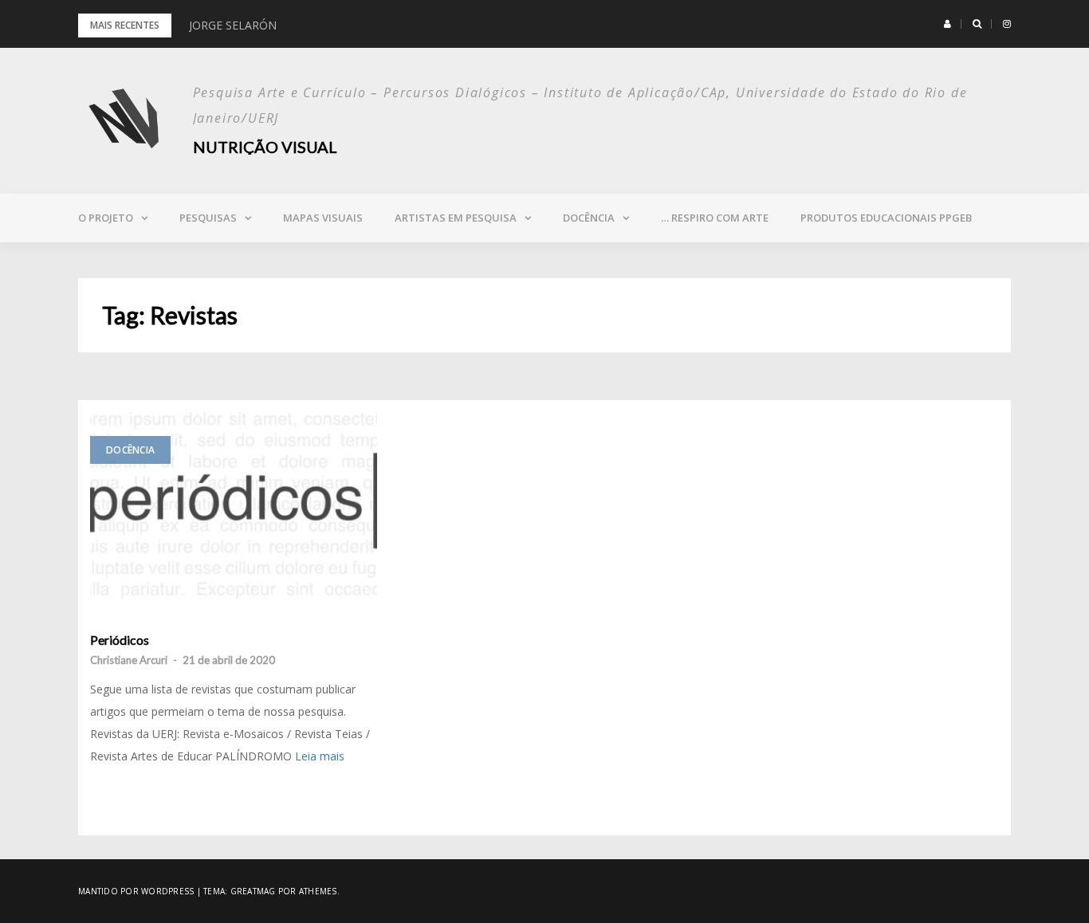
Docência (589, 217)
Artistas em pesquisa (456, 217)
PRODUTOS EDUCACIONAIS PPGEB (886, 217)
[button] (947, 24)
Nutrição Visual (265, 146)
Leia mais (319, 756)
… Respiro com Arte (715, 217)
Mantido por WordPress (136, 891)
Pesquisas (208, 217)
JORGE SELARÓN (233, 25)
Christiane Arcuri (128, 660)
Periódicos (119, 640)
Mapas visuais (323, 217)
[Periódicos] (233, 506)
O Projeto (105, 217)
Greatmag (253, 891)
